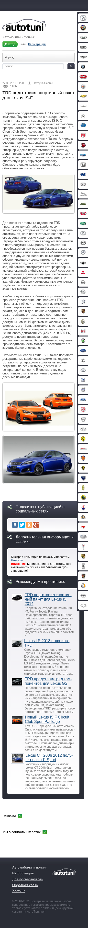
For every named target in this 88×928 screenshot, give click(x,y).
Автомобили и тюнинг (29, 867)
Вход (11, 44)
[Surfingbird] (43, 525)
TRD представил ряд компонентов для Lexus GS (48, 681)
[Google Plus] (36, 525)
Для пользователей (27, 879)
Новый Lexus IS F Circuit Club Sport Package (47, 719)
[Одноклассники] (29, 525)
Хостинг (18, 891)
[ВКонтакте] (15, 525)
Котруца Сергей (43, 82)
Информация (23, 873)
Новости (17, 560)
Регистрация (37, 44)
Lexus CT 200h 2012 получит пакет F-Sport (49, 757)
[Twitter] (22, 525)
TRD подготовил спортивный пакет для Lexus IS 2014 (48, 599)
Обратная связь (25, 885)
